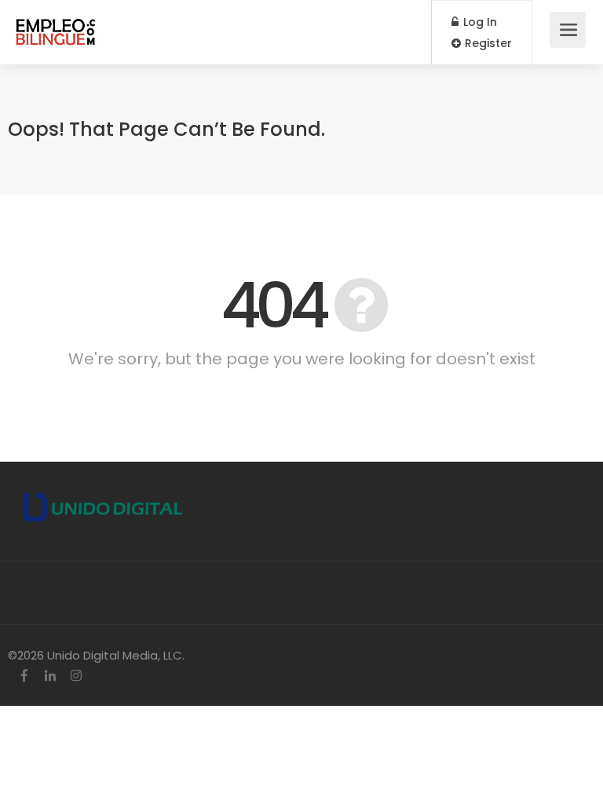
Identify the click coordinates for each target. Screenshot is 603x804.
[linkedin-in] (50, 676)
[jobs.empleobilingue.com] (56, 24)
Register (487, 43)
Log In (478, 22)
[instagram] (76, 676)
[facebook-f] (24, 676)
